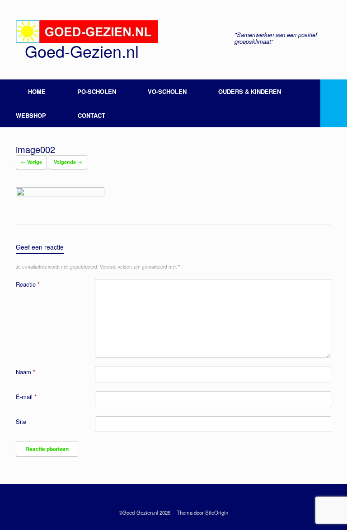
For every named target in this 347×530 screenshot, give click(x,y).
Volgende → (68, 161)
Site (21, 421)
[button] (333, 103)
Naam (25, 371)
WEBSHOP (31, 115)
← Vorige (31, 161)
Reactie (28, 284)
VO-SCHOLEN (167, 91)
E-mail (26, 396)
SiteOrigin (216, 512)
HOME (37, 91)
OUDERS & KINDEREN (249, 91)
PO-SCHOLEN (96, 91)
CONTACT (91, 115)
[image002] (60, 194)
